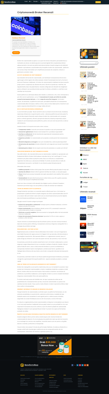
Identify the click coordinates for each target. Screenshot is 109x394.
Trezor (85, 187)
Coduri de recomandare (68, 381)
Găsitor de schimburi (53, 380)
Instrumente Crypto (46, 3)
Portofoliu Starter (52, 384)
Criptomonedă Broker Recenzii (18, 40)
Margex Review (90, 197)
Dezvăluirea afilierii (59, 357)
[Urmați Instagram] (80, 365)
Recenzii (56, 1)
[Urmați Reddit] (85, 365)
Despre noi (55, 3)
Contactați (80, 380)
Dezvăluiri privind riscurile (83, 383)
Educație (35, 1)
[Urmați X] (75, 365)
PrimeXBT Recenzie (90, 233)
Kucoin (85, 172)
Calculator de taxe (52, 382)
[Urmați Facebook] (72, 365)
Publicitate (80, 381)
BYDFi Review (92, 215)
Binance (86, 155)
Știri (30, 1)
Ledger (85, 182)
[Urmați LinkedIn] (77, 365)
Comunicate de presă (68, 380)
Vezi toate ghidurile (38, 386)
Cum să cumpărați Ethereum (38, 380)
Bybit (85, 164)
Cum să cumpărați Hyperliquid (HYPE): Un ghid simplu (91, 124)
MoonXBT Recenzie (90, 224)
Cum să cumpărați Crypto (46, 1)
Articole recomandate (68, 378)
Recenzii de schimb (24, 385)
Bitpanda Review (90, 206)
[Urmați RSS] (88, 365)
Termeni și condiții (81, 385)
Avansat (22, 381)
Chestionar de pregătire (53, 387)
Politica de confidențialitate (83, 386)
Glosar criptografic (24, 383)
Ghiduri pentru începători (25, 378)
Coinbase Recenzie (18, 38)
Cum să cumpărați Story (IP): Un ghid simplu (92, 74)
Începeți (98, 2)
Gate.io (85, 168)
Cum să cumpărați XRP (39, 385)
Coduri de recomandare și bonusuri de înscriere (71, 1)
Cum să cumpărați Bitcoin (39, 378)
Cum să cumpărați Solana (40, 383)
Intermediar (22, 380)
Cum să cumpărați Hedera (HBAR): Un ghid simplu (91, 112)
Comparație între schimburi (54, 385)
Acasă (26, 1)
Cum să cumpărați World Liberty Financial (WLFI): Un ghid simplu (92, 99)
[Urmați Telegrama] (82, 365)
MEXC (85, 159)
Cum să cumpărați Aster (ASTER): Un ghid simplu (92, 86)
